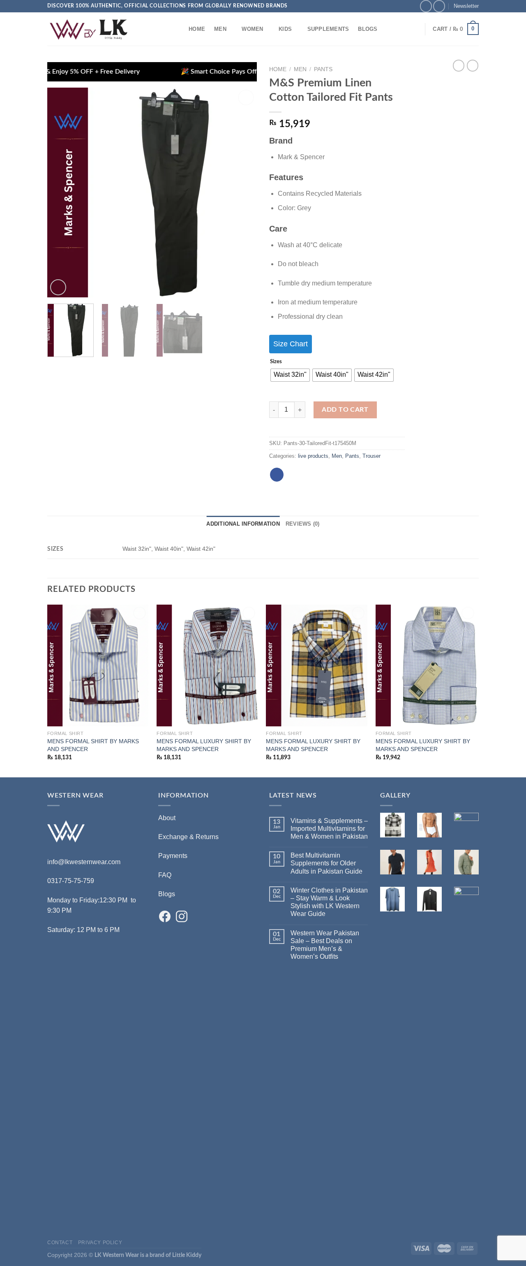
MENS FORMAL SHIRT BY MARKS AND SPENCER (93, 745)
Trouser (371, 456)
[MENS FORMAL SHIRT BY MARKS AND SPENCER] (98, 665)
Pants (323, 69)
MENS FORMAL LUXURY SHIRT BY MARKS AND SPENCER (204, 745)
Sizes (276, 361)
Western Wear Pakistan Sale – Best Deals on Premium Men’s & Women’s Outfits (325, 945)
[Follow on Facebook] (426, 6)
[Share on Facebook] (277, 475)
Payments (172, 855)
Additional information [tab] (243, 524)
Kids (285, 29)
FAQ (164, 875)
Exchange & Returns (188, 836)
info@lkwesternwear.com (83, 861)
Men (220, 29)
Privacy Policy (100, 1242)
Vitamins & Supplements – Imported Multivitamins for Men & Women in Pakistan (329, 828)
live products (313, 456)
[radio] (290, 375)
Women (252, 29)
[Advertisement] (96, 1100)
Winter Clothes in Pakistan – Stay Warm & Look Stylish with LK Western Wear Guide (329, 902)
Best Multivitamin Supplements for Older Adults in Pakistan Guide (326, 863)
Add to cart (345, 409)
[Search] (176, 29)
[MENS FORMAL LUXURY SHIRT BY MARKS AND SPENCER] (207, 665)
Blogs (367, 29)
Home (197, 29)
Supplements (328, 29)
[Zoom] (58, 287)
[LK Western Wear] (88, 29)
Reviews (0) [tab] (303, 524)
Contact (59, 1242)
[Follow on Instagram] (439, 6)
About (166, 817)
